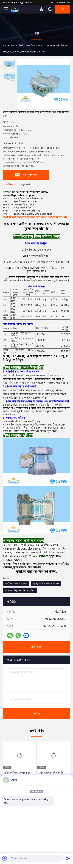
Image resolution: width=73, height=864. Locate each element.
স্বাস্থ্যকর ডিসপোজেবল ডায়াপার (46, 583)
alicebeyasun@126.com (19, 2)
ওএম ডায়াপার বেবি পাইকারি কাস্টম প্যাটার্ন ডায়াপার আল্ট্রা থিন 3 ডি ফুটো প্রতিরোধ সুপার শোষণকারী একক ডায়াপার (53, 775)
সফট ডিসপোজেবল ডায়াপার (16, 583)
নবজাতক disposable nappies (20, 590)
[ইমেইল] (26, 635)
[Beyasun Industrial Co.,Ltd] (17, 9)
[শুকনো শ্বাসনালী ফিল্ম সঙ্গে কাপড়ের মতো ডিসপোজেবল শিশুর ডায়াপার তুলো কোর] (43, 84)
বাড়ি (4, 45)
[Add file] (4, 858)
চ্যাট (62, 9)
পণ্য (12, 45)
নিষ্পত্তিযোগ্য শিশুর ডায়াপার (30, 45)
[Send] (68, 858)
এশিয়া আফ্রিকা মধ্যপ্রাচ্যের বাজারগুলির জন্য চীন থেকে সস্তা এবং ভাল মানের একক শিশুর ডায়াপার (18, 775)
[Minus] (68, 780)
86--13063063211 (60, 2)
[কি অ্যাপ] (18, 635)
